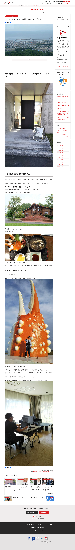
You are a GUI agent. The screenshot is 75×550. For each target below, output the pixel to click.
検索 (67, 19)
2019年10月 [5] (60, 159)
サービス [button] (43, 3)
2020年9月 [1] (60, 145)
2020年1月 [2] (60, 155)
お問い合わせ (66, 1)
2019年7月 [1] (60, 164)
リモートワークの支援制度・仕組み (38, 471)
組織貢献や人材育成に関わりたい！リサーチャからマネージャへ (63, 97)
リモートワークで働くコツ (62, 128)
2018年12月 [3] (60, 166)
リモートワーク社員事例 (61, 134)
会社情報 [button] (62, 3)
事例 (48, 3)
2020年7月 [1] (60, 148)
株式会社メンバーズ (37, 529)
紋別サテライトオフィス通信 (48, 471)
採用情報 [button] (67, 3)
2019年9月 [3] (60, 162)
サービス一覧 (25, 524)
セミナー (51, 3)
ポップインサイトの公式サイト (62, 66)
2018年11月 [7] (60, 169)
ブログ (55, 3)
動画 (59, 3)
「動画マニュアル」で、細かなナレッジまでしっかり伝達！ (63, 118)
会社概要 (32, 524)
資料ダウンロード (58, 1)
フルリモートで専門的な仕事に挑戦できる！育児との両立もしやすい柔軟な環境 (63, 107)
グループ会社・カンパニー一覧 (37, 530)
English (53, 1)
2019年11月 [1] (60, 157)
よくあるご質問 (49, 524)
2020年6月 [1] (60, 150)
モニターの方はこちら (48, 1)
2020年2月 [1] (60, 152)
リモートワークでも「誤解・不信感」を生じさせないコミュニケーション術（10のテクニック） (63, 113)
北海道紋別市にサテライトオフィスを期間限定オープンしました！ (23, 62)
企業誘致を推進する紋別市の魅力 (18, 64)
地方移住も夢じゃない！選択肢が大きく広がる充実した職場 (63, 101)
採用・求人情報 (40, 524)
